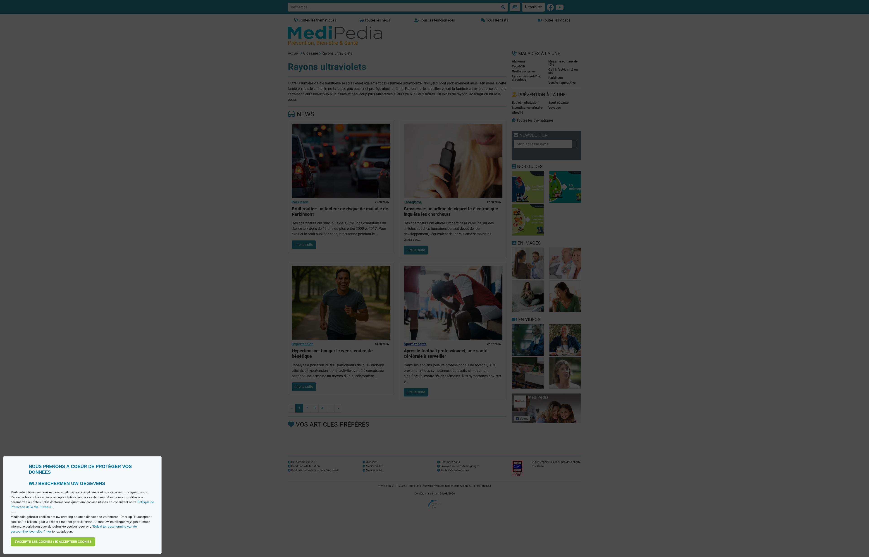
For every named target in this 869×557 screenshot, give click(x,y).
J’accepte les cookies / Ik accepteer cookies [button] (52, 541)
